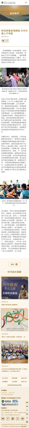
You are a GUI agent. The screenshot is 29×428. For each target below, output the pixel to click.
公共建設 (14, 381)
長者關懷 (5, 381)
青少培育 (5, 378)
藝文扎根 (24, 378)
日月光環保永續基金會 (7, 394)
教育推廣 (14, 378)
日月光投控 (4, 392)
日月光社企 (12, 392)
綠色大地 (24, 381)
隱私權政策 (24, 426)
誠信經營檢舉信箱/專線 (14, 385)
